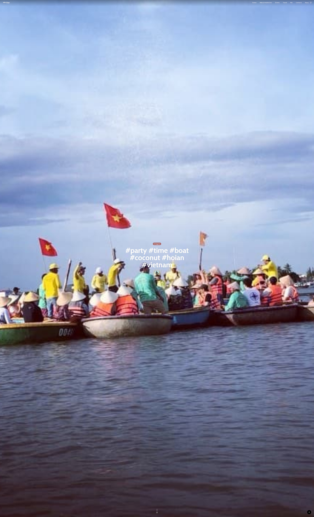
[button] (308, 3)
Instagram (157, 244)
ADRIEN (157, 277)
